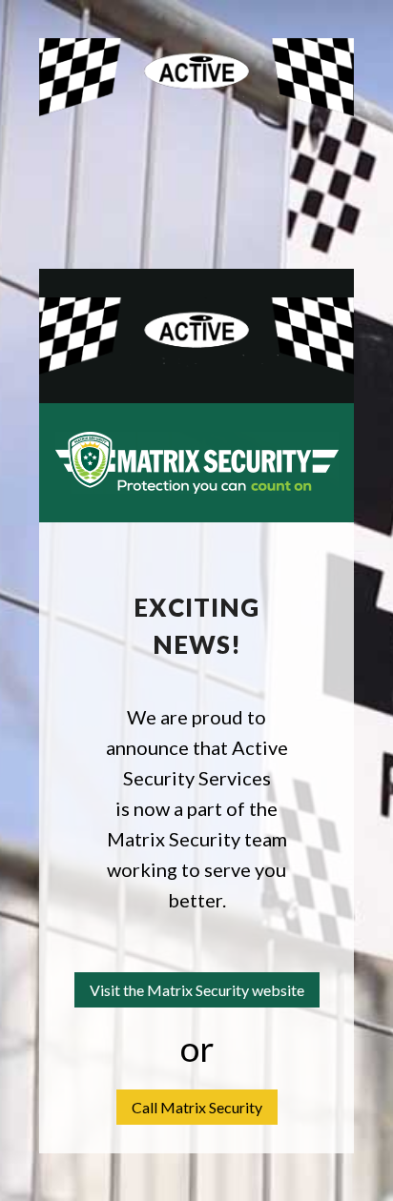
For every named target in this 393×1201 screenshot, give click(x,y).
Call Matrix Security (197, 1107)
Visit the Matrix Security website (197, 990)
